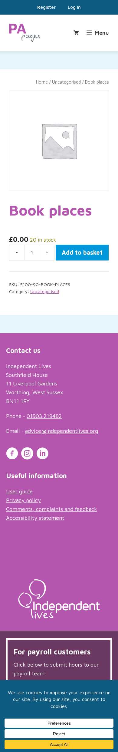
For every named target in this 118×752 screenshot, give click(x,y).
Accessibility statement (35, 518)
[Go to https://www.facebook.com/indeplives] (12, 454)
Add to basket (82, 252)
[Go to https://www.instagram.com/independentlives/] (27, 454)
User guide (19, 491)
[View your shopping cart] (77, 33)
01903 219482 (44, 416)
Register (46, 7)
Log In (74, 7)
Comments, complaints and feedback (51, 509)
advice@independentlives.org (61, 431)
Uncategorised (66, 82)
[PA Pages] (24, 33)
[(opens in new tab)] (59, 616)
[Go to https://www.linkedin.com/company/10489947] (42, 454)
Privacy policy (23, 500)
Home (42, 82)
